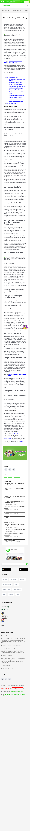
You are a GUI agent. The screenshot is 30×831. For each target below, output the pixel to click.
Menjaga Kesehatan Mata (15, 86)
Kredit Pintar (17, 447)
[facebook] (5, 484)
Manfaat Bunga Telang (12, 79)
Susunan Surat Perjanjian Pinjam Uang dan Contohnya (14, 510)
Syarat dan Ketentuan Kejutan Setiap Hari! (14, 525)
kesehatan (10, 490)
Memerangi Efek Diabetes (15, 98)
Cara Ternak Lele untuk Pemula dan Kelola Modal (14, 521)
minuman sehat (17, 490)
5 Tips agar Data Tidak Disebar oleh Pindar (13, 544)
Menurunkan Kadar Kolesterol (16, 96)
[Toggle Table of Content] (5, 76)
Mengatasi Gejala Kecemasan (16, 100)
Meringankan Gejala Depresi (16, 102)
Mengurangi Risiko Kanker (15, 91)
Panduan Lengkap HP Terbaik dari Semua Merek (14, 538)
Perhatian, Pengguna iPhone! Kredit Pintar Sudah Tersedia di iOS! (14, 554)
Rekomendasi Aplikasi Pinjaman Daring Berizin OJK (14, 549)
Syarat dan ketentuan (17, 703)
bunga (5, 490)
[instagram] (9, 484)
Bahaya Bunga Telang (11, 105)
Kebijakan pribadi (5, 704)
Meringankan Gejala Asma (15, 84)
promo (8, 456)
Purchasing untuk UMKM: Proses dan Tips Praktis (14, 530)
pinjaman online (8, 452)
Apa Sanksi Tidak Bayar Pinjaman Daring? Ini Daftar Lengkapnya (14, 515)
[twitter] (13, 484)
